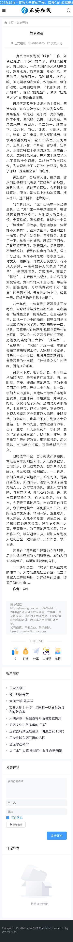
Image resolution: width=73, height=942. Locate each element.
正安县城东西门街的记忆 (27, 738)
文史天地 (22, 23)
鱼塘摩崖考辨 (19, 744)
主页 (11, 23)
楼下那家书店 (19, 694)
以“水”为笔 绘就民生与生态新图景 (35, 750)
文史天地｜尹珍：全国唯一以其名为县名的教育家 (36, 709)
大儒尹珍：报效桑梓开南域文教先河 (35, 718)
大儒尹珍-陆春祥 (21, 701)
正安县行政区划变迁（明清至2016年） (37, 731)
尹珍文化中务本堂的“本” (28, 725)
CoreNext (45, 928)
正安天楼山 (17, 688)
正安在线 (20, 43)
